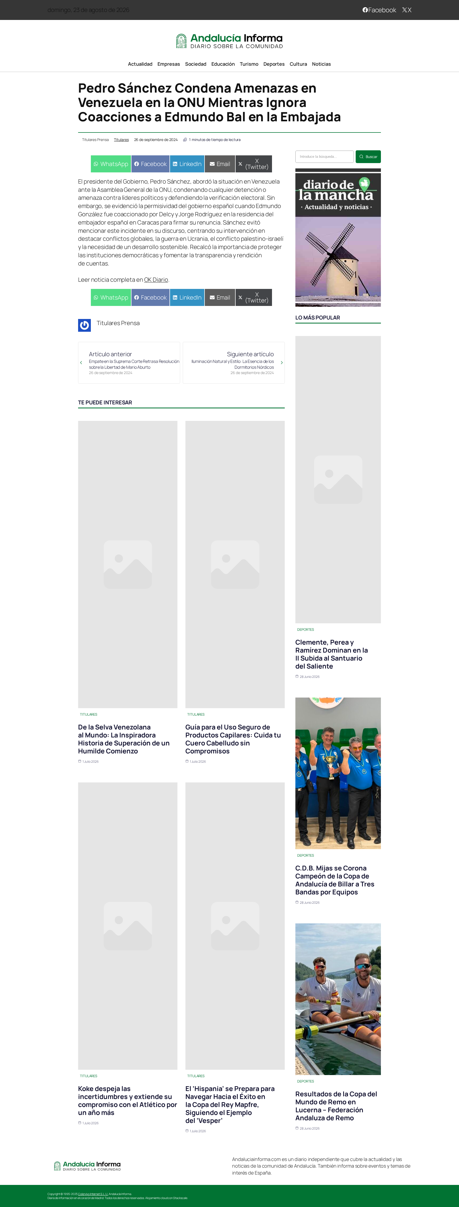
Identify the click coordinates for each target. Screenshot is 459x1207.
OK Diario (156, 280)
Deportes (305, 629)
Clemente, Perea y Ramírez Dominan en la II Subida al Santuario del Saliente (331, 654)
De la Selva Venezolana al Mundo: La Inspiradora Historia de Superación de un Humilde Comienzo (124, 739)
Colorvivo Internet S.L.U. (93, 1194)
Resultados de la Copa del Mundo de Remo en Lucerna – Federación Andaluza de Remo (336, 1105)
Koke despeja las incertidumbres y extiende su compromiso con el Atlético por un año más (127, 1100)
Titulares (121, 139)
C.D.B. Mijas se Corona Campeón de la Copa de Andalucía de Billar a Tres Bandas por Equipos (335, 880)
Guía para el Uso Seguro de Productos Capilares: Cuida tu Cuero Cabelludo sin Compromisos (233, 739)
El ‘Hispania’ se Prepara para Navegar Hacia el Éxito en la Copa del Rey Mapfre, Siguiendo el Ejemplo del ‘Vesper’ (230, 1104)
